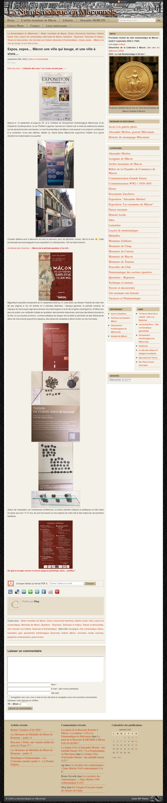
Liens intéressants (56, 25)
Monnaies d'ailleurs (120, 241)
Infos (16, 36)
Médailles (114, 235)
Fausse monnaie (118, 209)
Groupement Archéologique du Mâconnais (119, 328)
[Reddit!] (51, 591)
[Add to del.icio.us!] (17, 591)
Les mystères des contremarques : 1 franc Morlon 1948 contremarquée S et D (83, 768)
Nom (53, 684)
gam (20, 632)
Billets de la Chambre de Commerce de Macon (132, 171)
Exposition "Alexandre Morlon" (127, 199)
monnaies (81, 632)
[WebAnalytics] (0, 801)
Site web (55, 692)
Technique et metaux (93, 36)
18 (136, 745)
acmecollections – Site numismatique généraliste (149, 327)
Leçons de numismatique (30, 36)
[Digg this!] (11, 591)
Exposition (12, 632)
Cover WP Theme (140, 799)
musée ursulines (95, 632)
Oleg (36, 601)
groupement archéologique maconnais (42, 632)
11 (136, 741)
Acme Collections (118, 313)
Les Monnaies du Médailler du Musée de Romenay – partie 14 (32, 736)
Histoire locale (81, 620)
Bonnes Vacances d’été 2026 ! (26, 729)
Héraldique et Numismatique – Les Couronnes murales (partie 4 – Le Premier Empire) (32, 761)
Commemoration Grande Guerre (128, 178)
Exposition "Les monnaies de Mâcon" (131, 204)
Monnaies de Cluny (120, 246)
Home (11, 20)
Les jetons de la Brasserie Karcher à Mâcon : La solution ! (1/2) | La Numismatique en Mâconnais (79, 733)
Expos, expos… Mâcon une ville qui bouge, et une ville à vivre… (51, 51)
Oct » (120, 757)
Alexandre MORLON (92, 20)
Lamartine (115, 225)
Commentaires (123, 4)
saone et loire (37, 637)
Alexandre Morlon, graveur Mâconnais (131, 132)
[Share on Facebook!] (44, 591)
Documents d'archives (85, 33)
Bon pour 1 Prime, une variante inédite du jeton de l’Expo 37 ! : (32, 743)
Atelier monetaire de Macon (54, 33)
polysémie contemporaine (19, 637)
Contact (34, 25)
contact (121, 44)
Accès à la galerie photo (123, 127)
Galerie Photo (15, 25)
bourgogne (73, 628)
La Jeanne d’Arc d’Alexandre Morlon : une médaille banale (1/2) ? (82, 757)
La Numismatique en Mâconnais (23, 33)
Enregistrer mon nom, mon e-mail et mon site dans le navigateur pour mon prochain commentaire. (54, 697)
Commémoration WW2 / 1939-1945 (130, 183)
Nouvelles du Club (120, 267)
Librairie (68, 20)
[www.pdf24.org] (11, 583)
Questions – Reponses (122, 277)
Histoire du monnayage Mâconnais (129, 137)
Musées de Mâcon (119, 336)
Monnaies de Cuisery (121, 251)
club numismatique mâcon (91, 628)
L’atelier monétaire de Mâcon (38, 20)
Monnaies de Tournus (121, 262)
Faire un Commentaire (38, 59)
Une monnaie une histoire (40, 39)
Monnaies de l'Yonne (148, 357)
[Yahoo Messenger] (57, 591)
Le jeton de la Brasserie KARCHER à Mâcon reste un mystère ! (83, 739)
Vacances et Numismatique (65, 39)
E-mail (54, 688)
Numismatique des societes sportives (130, 272)
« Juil (114, 757)
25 (136, 748)
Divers (71, 33)
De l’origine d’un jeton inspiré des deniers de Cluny (82, 788)
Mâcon (73, 632)
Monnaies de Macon (52, 36)
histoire (64, 632)
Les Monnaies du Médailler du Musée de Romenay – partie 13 (32, 751)
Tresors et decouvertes (18, 39)
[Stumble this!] (24, 591)
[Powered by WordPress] (156, 799)
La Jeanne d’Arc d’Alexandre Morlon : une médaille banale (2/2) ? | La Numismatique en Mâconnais (83, 751)
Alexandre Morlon (119, 153)
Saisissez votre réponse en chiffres (23, 700)
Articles (123, 1)
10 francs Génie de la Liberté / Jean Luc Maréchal (148, 316)
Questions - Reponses (73, 36)
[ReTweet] (37, 591)
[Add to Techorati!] (31, 591)
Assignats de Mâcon (121, 158)
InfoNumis (143, 345)
